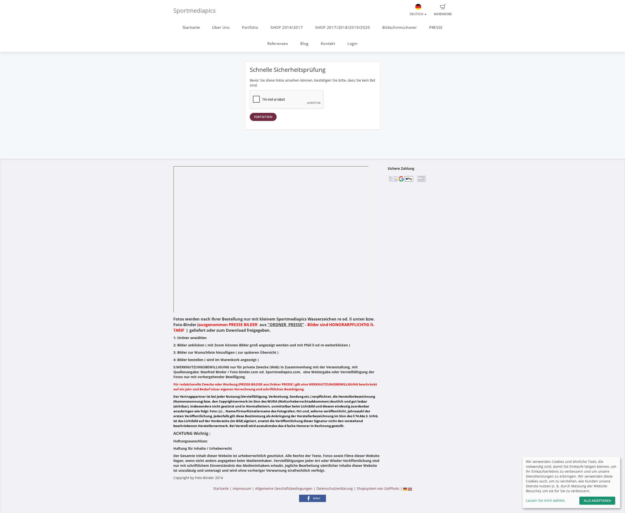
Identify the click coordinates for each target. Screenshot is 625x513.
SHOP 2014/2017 (287, 27)
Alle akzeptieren (597, 501)
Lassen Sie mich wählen (545, 500)
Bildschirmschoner (399, 27)
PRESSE (436, 27)
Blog (304, 43)
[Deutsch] (405, 488)
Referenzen (277, 43)
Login (352, 43)
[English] (410, 488)
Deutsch (417, 14)
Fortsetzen (263, 117)
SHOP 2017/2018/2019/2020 (342, 27)
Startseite (191, 27)
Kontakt (328, 43)
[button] (312, 498)
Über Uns (220, 27)
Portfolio (250, 27)
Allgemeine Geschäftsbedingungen (283, 488)
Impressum (242, 488)
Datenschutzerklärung (334, 488)
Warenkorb (443, 14)
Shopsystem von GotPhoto (378, 488)
